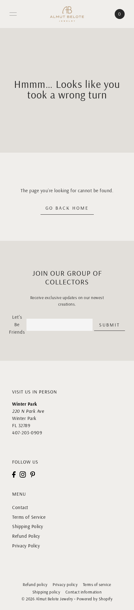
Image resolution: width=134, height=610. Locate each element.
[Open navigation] (13, 14)
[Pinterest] (32, 474)
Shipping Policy (27, 526)
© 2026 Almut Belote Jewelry (47, 598)
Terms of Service (28, 517)
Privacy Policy (26, 546)
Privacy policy (65, 584)
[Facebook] (14, 474)
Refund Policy (26, 536)
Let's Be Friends (17, 324)
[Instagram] (23, 474)
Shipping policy (46, 591)
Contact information (83, 591)
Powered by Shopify (94, 598)
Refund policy (35, 584)
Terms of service (97, 584)
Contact (20, 507)
